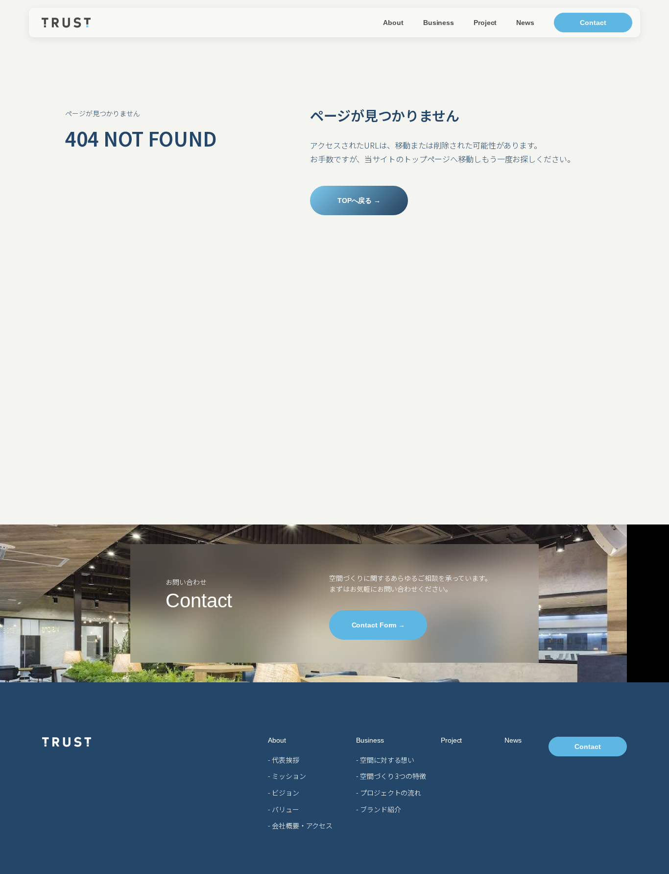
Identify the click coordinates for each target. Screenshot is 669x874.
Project (485, 22)
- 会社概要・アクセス (300, 825)
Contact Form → (379, 624)
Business (438, 22)
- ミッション (287, 776)
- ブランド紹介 (378, 809)
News (525, 22)
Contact (593, 22)
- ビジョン (283, 793)
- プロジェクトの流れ (388, 793)
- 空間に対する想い (385, 760)
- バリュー (283, 809)
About (393, 22)
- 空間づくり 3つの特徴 (391, 776)
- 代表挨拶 (283, 760)
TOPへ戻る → (359, 200)
